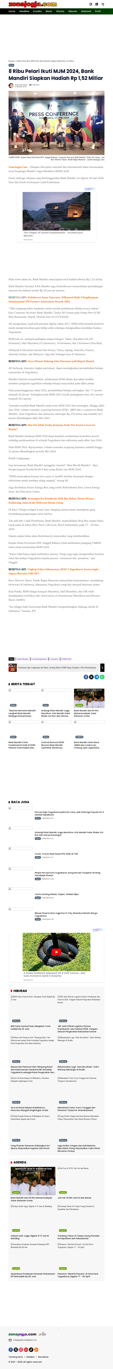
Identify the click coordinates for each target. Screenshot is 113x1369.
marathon (54, 659)
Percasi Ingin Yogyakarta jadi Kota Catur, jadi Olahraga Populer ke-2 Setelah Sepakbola (69, 813)
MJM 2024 (67, 659)
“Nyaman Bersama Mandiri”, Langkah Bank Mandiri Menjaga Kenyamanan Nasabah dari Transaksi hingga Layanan (23, 713)
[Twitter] (91, 677)
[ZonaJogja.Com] (33, 4)
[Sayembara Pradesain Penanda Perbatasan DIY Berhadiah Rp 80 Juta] (33, 1257)
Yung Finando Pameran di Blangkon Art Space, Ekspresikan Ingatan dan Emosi (30, 1147)
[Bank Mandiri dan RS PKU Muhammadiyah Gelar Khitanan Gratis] (89, 698)
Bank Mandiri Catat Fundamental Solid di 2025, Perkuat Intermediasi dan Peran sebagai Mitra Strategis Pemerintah (23, 745)
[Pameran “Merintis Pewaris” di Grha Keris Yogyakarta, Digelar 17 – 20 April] (80, 1257)
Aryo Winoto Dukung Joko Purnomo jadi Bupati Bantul (61, 361)
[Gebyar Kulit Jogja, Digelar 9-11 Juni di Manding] (33, 1219)
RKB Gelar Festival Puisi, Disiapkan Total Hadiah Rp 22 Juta (30, 1027)
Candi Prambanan (39, 659)
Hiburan (16, 1021)
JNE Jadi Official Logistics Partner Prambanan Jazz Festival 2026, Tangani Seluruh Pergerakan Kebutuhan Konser (77, 1029)
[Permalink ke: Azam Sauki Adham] (12, 85)
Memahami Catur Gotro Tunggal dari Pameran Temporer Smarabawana (76, 1109)
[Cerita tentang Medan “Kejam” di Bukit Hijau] (21, 896)
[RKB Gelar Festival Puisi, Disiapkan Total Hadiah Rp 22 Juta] (33, 1009)
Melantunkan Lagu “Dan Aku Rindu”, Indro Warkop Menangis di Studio (78, 1068)
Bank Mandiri (23, 659)
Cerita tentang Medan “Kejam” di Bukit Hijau (57, 894)
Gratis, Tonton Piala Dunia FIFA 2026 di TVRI (56, 854)
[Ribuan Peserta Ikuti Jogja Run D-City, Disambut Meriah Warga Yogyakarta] (21, 916)
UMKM (79, 737)
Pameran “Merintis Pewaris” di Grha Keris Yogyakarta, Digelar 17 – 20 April (78, 1275)
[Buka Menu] (96, 4)
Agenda (79, 705)
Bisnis (13, 705)
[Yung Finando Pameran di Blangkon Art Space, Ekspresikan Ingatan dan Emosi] (33, 1129)
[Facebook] (86, 677)
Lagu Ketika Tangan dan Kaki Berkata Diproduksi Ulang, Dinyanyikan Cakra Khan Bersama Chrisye (79, 1148)
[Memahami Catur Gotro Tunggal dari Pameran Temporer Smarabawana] (80, 1091)
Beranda (12, 61)
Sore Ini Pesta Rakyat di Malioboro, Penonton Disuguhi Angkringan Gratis (29, 1109)
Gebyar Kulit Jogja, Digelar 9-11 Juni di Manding (30, 1237)
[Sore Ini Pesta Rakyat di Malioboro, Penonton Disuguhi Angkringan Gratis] (33, 1091)
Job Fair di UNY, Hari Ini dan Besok (74, 1198)
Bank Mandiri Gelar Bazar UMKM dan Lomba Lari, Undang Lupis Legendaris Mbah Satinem (86, 745)
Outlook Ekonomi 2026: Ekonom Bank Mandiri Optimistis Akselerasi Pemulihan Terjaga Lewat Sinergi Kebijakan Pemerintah (55, 745)
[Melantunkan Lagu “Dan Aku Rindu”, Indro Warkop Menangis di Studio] (80, 1050)
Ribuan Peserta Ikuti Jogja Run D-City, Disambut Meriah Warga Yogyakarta (66, 914)
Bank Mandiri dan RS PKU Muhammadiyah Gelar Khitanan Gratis (86, 713)
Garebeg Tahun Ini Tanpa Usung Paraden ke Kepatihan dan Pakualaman (78, 1237)
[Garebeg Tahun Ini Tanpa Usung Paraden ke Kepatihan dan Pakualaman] (80, 1219)
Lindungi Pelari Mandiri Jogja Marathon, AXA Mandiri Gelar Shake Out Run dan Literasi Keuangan (55, 713)
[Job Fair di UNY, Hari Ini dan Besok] (80, 1181)
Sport (11, 65)
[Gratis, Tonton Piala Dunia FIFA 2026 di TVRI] (21, 855)
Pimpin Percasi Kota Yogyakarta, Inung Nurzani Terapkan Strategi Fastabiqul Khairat (67, 874)
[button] (90, 4)
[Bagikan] (102, 85)
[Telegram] (96, 677)
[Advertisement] (61, 36)
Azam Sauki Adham (21, 85)
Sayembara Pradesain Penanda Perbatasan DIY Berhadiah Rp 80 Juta (33, 1275)
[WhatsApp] (102, 677)
